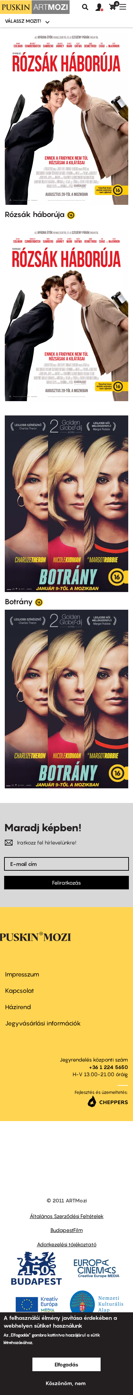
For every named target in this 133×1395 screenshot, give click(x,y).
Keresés (85, 7)
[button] (102, 7)
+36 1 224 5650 (108, 1067)
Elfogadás (66, 1364)
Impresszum (22, 974)
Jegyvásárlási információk (43, 1023)
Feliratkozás (66, 883)
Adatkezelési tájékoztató (67, 1244)
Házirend (18, 1007)
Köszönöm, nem (66, 1383)
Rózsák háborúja (35, 214)
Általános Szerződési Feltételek (67, 1216)
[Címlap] (35, 7)
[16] (71, 214)
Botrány (19, 601)
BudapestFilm (66, 1230)
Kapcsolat (19, 990)
